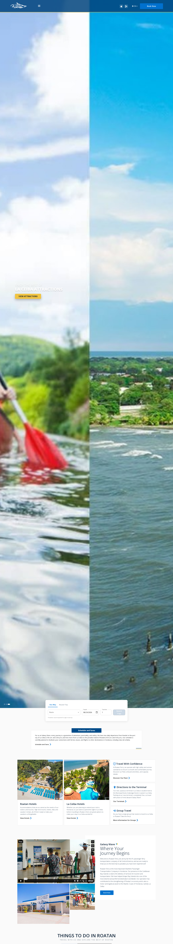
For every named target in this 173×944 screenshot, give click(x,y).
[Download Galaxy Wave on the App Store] (121, 6)
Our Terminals (118, 801)
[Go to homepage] (19, 5)
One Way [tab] (52, 705)
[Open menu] (39, 6)
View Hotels (24, 818)
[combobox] (64, 712)
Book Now (106, 893)
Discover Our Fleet (120, 778)
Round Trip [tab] (63, 705)
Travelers (104, 709)
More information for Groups (124, 820)
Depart (85, 709)
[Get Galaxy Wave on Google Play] (126, 6)
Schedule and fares (42, 744)
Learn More (25, 301)
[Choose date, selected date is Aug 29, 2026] (97, 712)
